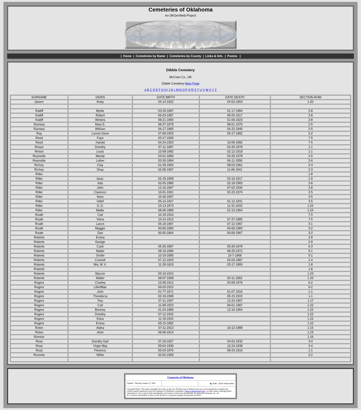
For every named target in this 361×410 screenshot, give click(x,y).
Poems (232, 56)
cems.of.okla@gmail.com (195, 391)
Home (127, 56)
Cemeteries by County (185, 56)
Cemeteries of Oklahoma (180, 377)
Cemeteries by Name (150, 56)
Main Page (192, 83)
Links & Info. (214, 56)
